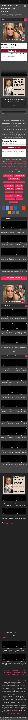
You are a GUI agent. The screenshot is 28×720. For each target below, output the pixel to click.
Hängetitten (19, 713)
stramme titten (9, 166)
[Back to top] (23, 715)
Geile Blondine (10, 185)
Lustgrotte (10, 163)
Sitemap (4, 637)
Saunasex (13, 165)
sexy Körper (18, 195)
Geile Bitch (19, 161)
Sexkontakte (16, 672)
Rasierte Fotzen (20, 175)
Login (16, 1)
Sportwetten (15, 674)
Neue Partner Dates (10, 713)
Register (21, 1)
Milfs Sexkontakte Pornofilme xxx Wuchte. (10, 8)
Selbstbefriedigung (14, 178)
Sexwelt (23, 670)
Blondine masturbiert (11, 161)
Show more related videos (14, 277)
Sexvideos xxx (7, 672)
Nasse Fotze (16, 163)
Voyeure (16, 166)
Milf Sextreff (6, 670)
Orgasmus (22, 163)
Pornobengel (15, 670)
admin (16, 169)
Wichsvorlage (22, 166)
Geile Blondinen (8, 175)
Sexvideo (19, 165)
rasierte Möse (7, 165)
